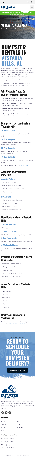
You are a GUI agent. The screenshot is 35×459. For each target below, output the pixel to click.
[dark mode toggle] (3, 2)
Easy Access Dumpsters (22, 455)
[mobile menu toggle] (32, 7)
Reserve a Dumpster (17, 370)
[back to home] (8, 7)
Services (3, 424)
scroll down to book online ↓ (17, 14)
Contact (19, 424)
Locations (11, 29)
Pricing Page (24, 165)
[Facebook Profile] (2, 412)
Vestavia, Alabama (23, 29)
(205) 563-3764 (25, 12)
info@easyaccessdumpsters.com (14, 445)
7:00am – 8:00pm (9, 438)
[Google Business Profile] (9, 412)
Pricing (3, 430)
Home (3, 29)
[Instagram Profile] (6, 412)
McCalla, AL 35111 (9, 448)
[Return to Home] (9, 392)
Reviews (19, 421)
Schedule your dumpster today (16, 324)
